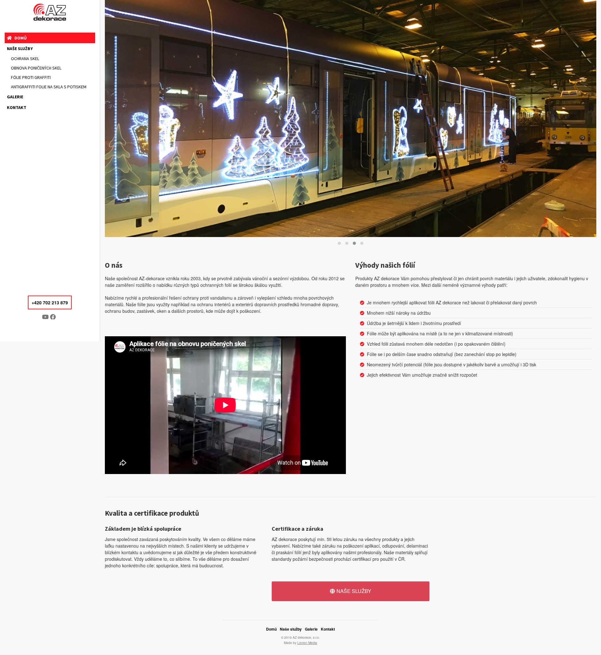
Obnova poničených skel (36, 68)
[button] (339, 243)
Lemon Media (307, 643)
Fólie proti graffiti (31, 77)
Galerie (15, 97)
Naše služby (20, 48)
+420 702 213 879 (50, 302)
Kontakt (16, 107)
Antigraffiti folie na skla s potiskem (48, 87)
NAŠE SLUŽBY (353, 591)
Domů (20, 38)
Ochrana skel (25, 58)
